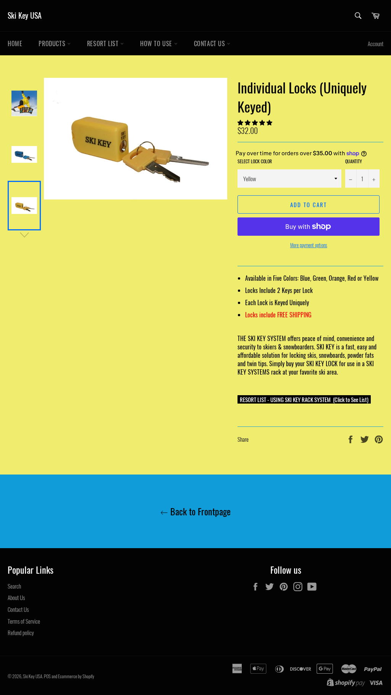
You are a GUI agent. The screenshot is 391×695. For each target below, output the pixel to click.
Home (15, 43)
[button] (255, 122)
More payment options (308, 245)
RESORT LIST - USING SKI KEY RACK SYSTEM (285, 399)
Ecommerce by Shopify (76, 676)
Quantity (353, 161)
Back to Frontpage (199, 511)
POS (47, 676)
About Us (16, 597)
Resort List (103, 43)
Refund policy (21, 632)
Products (53, 43)
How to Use (157, 43)
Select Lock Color (255, 161)
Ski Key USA (25, 15)
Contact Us (210, 43)
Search (14, 586)
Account (375, 43)
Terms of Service (24, 621)
